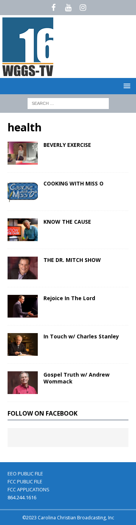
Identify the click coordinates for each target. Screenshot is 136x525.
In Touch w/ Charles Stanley (81, 336)
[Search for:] (68, 102)
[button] (125, 86)
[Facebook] (53, 7)
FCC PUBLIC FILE (25, 481)
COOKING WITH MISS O (73, 183)
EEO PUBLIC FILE (25, 473)
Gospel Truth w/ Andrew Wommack (76, 378)
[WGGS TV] (28, 73)
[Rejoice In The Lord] (23, 306)
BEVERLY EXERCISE (67, 144)
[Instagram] (83, 7)
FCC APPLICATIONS (28, 489)
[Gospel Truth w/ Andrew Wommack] (23, 382)
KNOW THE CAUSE (67, 221)
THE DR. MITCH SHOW (72, 259)
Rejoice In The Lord (69, 298)
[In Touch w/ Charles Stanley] (23, 344)
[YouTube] (68, 7)
